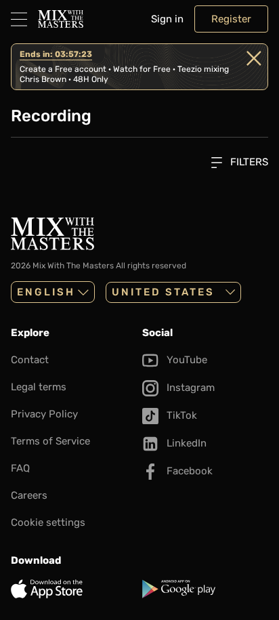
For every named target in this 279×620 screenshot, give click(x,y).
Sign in (167, 19)
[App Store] (74, 588)
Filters (248, 162)
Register (231, 19)
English (46, 292)
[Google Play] (205, 588)
